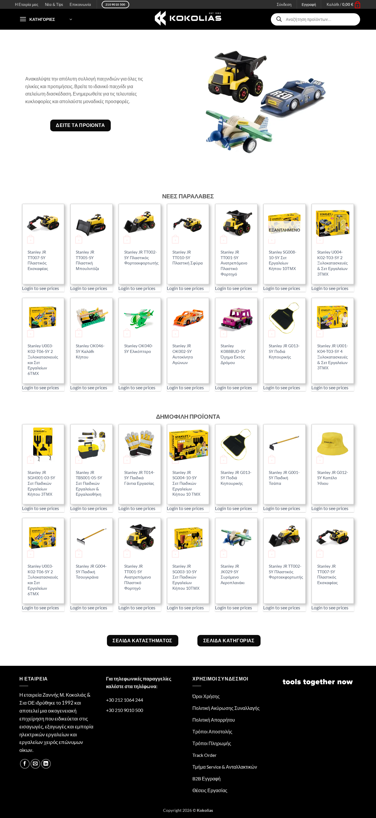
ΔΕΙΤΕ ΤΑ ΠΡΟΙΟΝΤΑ (80, 125)
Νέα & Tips (54, 4)
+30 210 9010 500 (124, 710)
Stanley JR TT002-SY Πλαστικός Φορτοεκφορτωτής (141, 257)
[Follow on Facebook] (25, 764)
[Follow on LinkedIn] (46, 764)
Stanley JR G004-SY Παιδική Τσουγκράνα (91, 571)
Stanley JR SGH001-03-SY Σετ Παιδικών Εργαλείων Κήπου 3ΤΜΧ (41, 483)
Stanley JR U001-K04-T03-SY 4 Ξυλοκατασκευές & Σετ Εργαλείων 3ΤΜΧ (332, 356)
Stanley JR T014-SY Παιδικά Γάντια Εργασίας (139, 478)
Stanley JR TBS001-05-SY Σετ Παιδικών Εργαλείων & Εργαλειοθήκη (89, 483)
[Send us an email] (35, 764)
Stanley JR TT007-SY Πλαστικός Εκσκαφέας (38, 260)
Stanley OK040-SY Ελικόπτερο (138, 348)
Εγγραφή (309, 4)
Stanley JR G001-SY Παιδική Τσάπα (284, 478)
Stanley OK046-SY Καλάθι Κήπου (90, 351)
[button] (344, 4)
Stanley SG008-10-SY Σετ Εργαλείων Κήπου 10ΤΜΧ (282, 260)
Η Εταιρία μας (26, 4)
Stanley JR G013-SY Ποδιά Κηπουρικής (284, 351)
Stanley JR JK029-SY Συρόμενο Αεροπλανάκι (232, 574)
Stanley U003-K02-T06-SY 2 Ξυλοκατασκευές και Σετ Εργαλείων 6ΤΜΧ (43, 359)
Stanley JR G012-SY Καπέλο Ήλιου (332, 478)
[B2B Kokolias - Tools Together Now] (188, 19)
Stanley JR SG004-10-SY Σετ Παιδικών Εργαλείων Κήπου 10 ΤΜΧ (186, 483)
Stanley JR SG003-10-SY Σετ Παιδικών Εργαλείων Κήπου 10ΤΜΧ (185, 577)
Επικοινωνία (80, 4)
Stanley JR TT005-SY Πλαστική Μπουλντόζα (87, 260)
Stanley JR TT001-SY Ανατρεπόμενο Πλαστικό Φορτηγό (234, 262)
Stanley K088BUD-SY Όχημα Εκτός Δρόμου (233, 354)
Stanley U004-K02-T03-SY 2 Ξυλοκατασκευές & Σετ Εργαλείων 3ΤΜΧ (332, 262)
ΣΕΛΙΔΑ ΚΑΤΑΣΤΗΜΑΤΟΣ (142, 640)
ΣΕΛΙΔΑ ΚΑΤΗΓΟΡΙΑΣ (229, 640)
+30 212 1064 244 (124, 700)
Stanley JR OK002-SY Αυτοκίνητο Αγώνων (182, 354)
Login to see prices (40, 288)
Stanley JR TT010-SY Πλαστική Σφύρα (187, 257)
